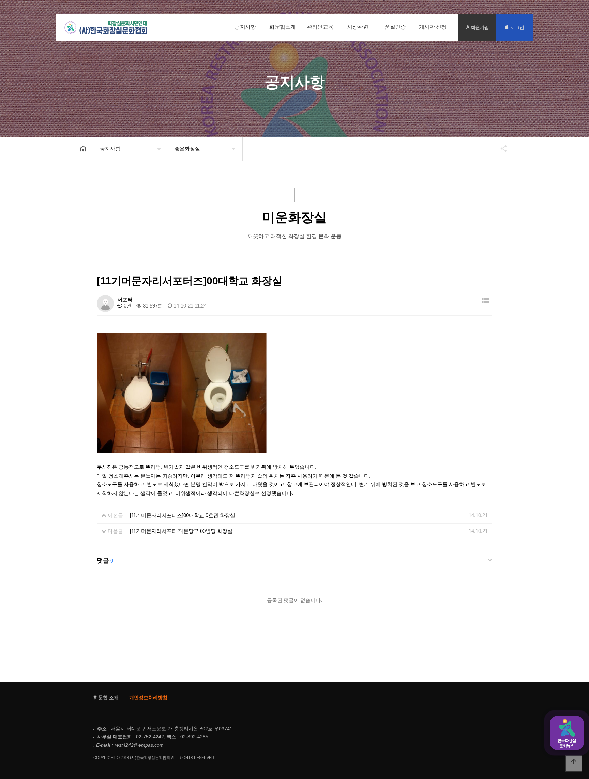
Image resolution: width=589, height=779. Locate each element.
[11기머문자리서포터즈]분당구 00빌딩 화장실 (181, 531)
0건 (127, 306)
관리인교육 (320, 27)
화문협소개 (282, 27)
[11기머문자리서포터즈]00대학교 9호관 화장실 (182, 515)
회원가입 (479, 27)
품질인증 (395, 27)
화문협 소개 (106, 697)
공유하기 (500, 148)
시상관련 (357, 27)
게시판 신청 (433, 27)
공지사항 (245, 27)
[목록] (486, 301)
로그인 (516, 27)
